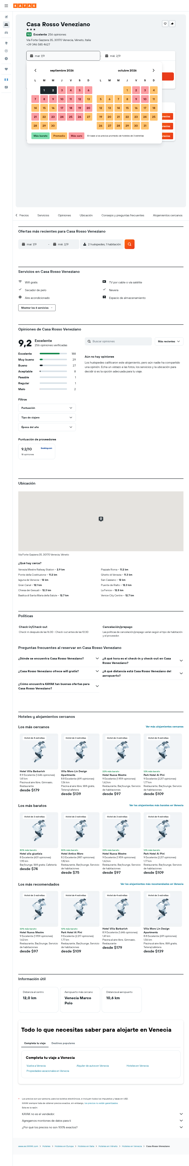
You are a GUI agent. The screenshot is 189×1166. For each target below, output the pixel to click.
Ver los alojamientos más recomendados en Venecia (152, 884)
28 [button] (35, 125)
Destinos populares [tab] (63, 1043)
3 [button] (62, 90)
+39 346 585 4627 (38, 44)
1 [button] (44, 90)
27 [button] (88, 117)
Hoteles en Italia (86, 1146)
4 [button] (71, 90)
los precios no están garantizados (101, 1103)
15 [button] (44, 108)
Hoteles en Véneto (108, 1146)
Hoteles (46, 1146)
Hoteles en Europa (64, 1146)
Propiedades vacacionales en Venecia (48, 1071)
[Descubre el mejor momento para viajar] (6, 58)
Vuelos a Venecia (36, 1065)
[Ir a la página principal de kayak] (24, 6)
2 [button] (53, 90)
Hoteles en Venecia (138, 1065)
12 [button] (79, 99)
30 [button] (53, 125)
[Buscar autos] (6, 32)
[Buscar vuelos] (6, 17)
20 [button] (88, 108)
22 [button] (44, 117)
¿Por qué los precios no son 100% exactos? (50, 1127)
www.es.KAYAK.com (28, 1146)
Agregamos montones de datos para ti (46, 1120)
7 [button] (35, 99)
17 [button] (62, 108)
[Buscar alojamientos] (6, 24)
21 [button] (35, 117)
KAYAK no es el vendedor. (38, 1114)
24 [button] (61, 117)
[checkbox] (36, 451)
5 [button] (79, 90)
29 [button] (44, 125)
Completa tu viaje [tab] (35, 1043)
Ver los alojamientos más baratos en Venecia (156, 805)
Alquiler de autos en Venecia (93, 1065)
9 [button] (53, 99)
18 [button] (70, 108)
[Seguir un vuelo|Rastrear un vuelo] (6, 50)
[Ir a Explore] (6, 43)
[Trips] (6, 69)
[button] (6, 6)
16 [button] (53, 108)
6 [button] (88, 90)
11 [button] (71, 99)
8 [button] (44, 99)
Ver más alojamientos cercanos (164, 726)
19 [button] (79, 108)
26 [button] (79, 117)
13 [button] (88, 99)
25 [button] (70, 117)
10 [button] (61, 99)
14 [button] (35, 108)
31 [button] (145, 125)
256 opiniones (57, 34)
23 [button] (53, 117)
